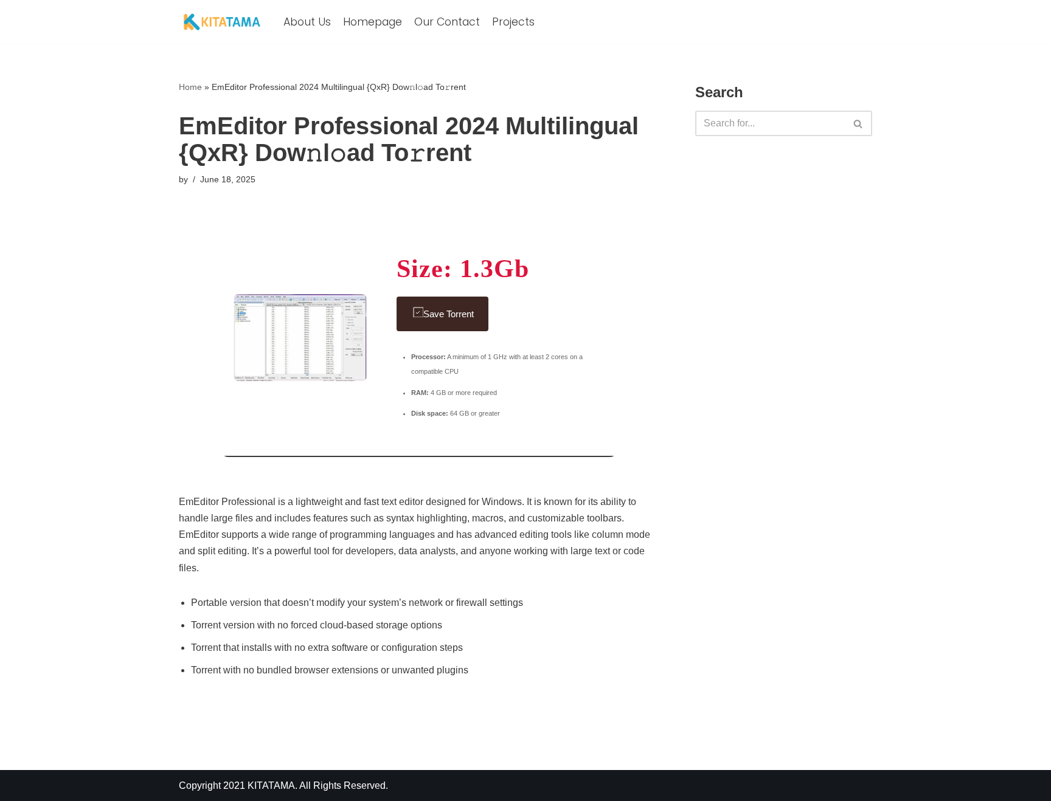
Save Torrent (448, 314)
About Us (307, 22)
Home (190, 87)
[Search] (858, 123)
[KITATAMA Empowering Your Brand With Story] (222, 22)
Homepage (372, 22)
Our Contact (447, 22)
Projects (513, 22)
